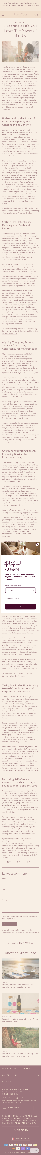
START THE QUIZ (20, 606)
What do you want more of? (14, 585)
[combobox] (20, 590)
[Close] (37, 544)
